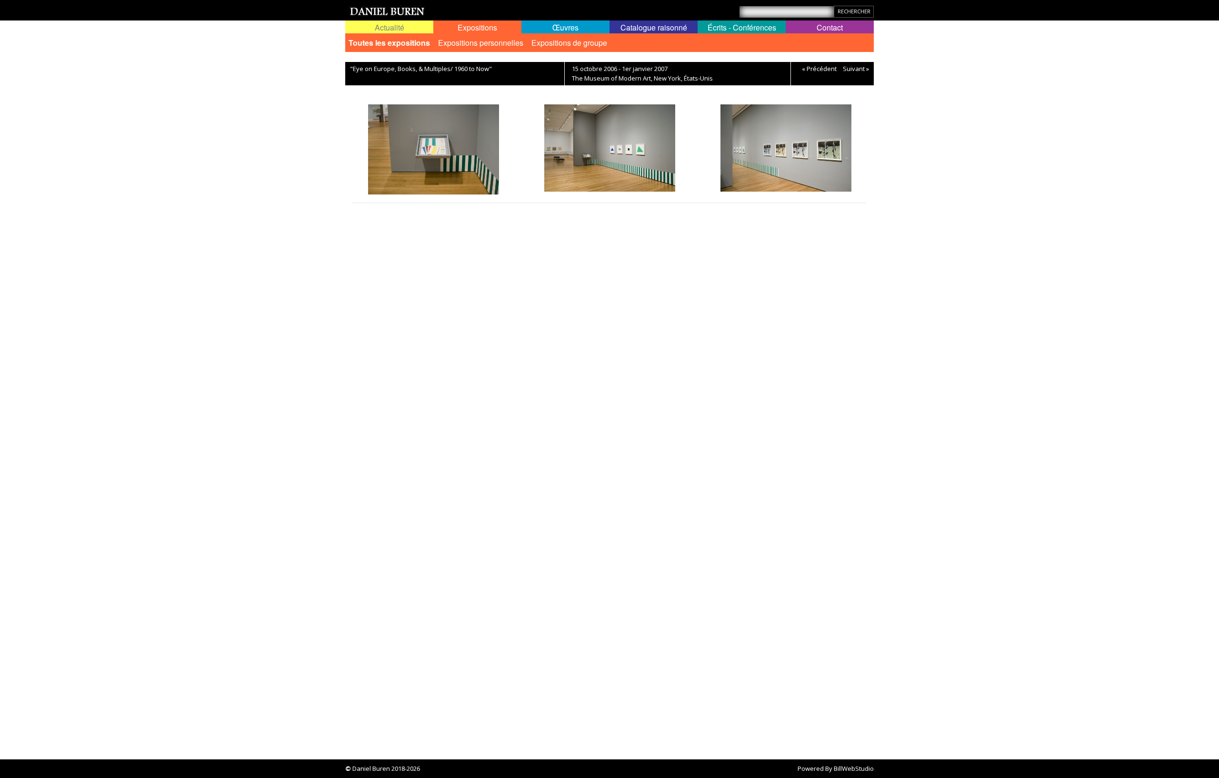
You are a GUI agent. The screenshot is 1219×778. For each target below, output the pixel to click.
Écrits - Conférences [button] (742, 27)
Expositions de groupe (569, 42)
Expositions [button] (477, 27)
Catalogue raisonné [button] (653, 27)
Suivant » (856, 68)
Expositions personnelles (480, 42)
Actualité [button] (389, 27)
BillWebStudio (854, 768)
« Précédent (819, 68)
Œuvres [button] (565, 27)
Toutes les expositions (389, 42)
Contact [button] (830, 27)
